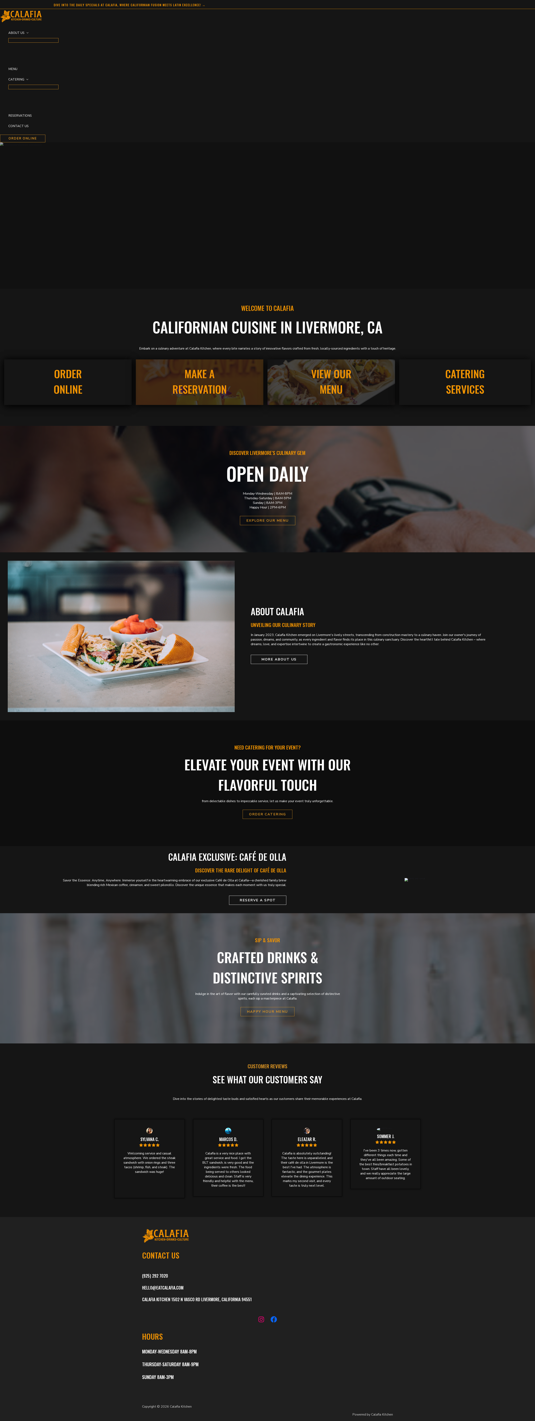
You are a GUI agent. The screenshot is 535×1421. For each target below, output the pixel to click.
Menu (12, 69)
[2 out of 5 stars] (145, 1145)
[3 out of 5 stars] (149, 1145)
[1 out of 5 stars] (141, 1145)
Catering (16, 79)
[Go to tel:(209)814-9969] (199, 382)
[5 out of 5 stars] (157, 1145)
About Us (16, 33)
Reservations (20, 116)
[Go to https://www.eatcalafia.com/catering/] (465, 382)
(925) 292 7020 (155, 1276)
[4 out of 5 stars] (153, 1145)
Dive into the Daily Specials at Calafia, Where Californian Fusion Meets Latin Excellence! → (129, 5)
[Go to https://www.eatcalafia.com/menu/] (331, 382)
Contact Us (18, 126)
